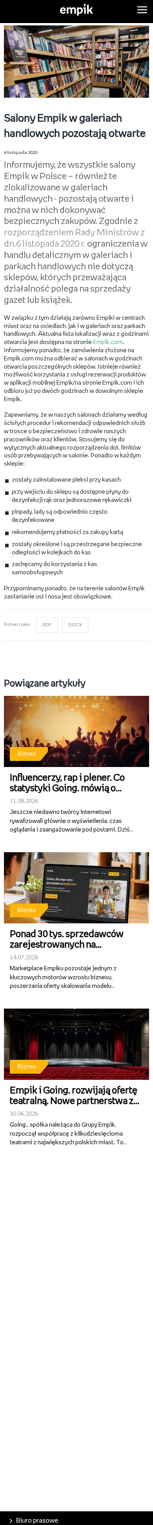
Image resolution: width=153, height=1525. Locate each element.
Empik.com (108, 342)
